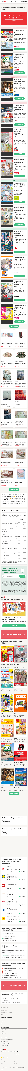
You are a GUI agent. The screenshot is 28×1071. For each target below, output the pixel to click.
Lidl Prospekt (3, 1033)
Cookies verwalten (18, 1064)
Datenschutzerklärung (20, 588)
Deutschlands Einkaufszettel (7, 1039)
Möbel (18, 998)
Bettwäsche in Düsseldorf (9, 935)
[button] (14, 39)
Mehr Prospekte (14, 326)
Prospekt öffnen (19, 49)
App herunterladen (5, 1043)
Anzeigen (24, 4)
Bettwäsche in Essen (8, 933)
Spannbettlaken (6, 821)
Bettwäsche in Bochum (9, 938)
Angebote (13, 998)
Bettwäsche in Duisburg (9, 936)
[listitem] (7, 338)
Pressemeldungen (5, 1045)
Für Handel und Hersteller (6, 1012)
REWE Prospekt (4, 1024)
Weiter (22, 576)
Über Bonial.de (4, 1010)
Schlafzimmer (5, 1000)
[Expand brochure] (7, 40)
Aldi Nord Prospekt (5, 1029)
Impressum (16, 1060)
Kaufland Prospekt (5, 1022)
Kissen (4, 832)
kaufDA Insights (4, 1041)
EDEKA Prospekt (4, 1020)
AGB (2, 1064)
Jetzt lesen (14, 625)
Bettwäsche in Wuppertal (9, 940)
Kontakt (16, 1062)
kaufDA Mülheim (5, 998)
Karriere (2, 1014)
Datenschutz (3, 1062)
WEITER (14, 21)
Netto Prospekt (4, 1031)
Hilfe (2, 1060)
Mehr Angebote (14, 489)
